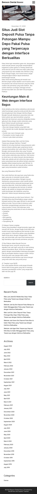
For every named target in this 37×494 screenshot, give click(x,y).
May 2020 (7, 434)
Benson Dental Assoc (12, 2)
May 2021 (7, 395)
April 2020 (7, 438)
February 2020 (8, 444)
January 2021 (8, 408)
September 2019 (9, 461)
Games (6, 480)
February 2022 (8, 366)
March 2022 (7, 362)
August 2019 (8, 464)
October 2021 (8, 379)
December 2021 (9, 372)
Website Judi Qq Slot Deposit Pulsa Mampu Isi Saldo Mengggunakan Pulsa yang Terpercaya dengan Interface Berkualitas (19, 307)
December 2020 (9, 412)
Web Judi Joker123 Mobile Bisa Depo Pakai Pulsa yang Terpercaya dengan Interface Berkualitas (18, 299)
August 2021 (8, 385)
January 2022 (8, 369)
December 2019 (9, 451)
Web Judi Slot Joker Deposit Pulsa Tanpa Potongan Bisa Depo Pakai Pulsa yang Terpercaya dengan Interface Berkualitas (17, 315)
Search (6, 278)
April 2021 (7, 398)
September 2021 (9, 382)
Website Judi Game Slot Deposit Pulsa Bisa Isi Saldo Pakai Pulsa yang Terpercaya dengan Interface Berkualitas (19, 323)
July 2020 (7, 428)
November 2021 (9, 376)
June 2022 (7, 353)
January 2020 (8, 448)
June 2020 (7, 431)
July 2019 (7, 467)
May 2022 (7, 356)
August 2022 (8, 346)
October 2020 (8, 418)
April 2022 (7, 359)
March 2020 (8, 441)
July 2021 (7, 389)
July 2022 (7, 349)
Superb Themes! (23, 491)
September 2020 (9, 421)
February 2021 (8, 405)
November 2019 (9, 454)
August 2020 (8, 425)
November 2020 (9, 415)
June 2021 (7, 392)
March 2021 (7, 402)
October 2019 (8, 457)
